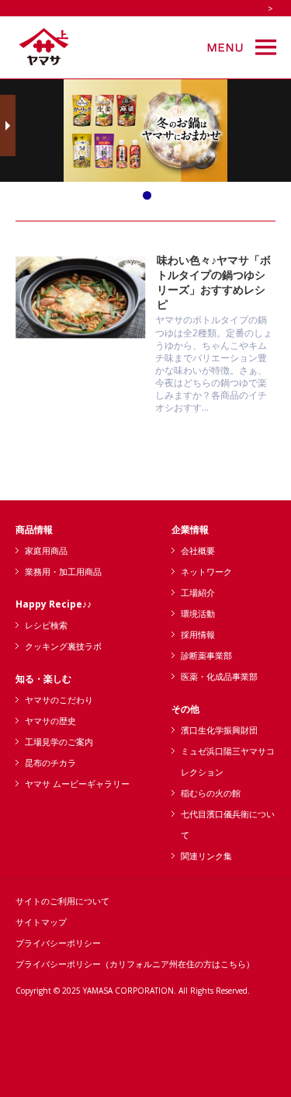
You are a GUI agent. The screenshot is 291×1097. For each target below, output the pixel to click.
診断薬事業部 (206, 655)
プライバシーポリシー (58, 943)
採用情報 (198, 634)
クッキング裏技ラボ (63, 646)
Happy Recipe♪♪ (54, 604)
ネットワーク (206, 571)
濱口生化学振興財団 (219, 730)
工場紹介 (198, 592)
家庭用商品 (46, 550)
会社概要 (198, 550)
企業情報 (190, 529)
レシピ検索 (46, 625)
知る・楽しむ (43, 678)
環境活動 (198, 613)
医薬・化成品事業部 (219, 676)
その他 (185, 709)
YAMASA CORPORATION (128, 990)
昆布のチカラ (50, 762)
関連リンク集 (206, 856)
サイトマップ (41, 922)
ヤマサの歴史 (50, 720)
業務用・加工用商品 (63, 571)
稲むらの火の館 (211, 793)
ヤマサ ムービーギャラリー (77, 783)
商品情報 (34, 529)
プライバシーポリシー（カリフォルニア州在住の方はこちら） (135, 964)
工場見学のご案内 (59, 741)
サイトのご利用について (62, 901)
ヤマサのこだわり (59, 699)
